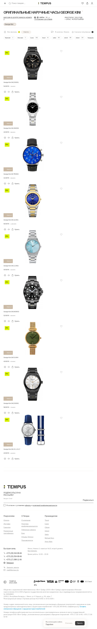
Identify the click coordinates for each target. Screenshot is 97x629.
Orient (47, 531)
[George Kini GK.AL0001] (33, 200)
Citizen (47, 527)
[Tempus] (15, 486)
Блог (23, 533)
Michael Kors (49, 538)
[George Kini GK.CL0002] (33, 246)
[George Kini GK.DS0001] (33, 63)
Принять (80, 623)
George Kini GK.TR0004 (11, 174)
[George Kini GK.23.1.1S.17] (33, 429)
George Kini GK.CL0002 (11, 266)
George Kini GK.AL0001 (11, 220)
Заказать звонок (13, 567)
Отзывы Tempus (27, 537)
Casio (47, 524)
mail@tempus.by (13, 570)
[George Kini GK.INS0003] (33, 292)
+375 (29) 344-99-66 (14, 553)
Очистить (26, 32)
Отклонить (69, 623)
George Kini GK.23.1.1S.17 (12, 449)
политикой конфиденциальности (45, 505)
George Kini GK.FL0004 (11, 357)
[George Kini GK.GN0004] (33, 108)
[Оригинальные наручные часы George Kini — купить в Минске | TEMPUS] (44, 3)
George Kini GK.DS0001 (11, 82)
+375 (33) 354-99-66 (14, 556)
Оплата (6, 520)
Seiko (47, 534)
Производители (27, 540)
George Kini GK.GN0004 (11, 128)
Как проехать (32, 551)
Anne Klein (48, 541)
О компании (25, 520)
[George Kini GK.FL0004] (33, 338)
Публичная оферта (28, 530)
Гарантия (7, 527)
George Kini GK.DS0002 (11, 403)
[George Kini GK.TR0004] (33, 154)
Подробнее (49, 624)
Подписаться (88, 500)
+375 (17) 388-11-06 (14, 560)
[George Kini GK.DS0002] (33, 384)
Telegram (10, 563)
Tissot (47, 520)
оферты (28, 505)
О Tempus (25, 516)
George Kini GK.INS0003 (11, 311)
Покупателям (9, 516)
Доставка (7, 524)
